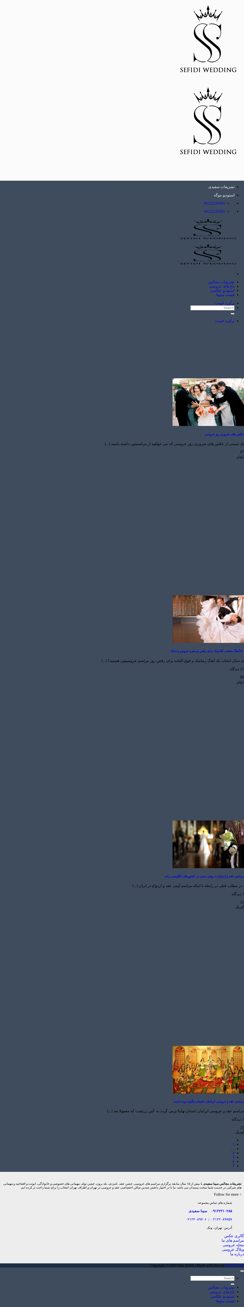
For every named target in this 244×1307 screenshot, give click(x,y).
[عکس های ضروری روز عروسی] (208, 425)
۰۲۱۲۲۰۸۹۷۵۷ (221, 1219)
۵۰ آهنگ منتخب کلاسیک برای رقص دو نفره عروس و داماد (207, 651)
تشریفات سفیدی (221, 187)
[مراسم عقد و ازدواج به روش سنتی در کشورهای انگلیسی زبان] (208, 867)
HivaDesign (235, 1265)
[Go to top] (242, 1271)
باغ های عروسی (221, 286)
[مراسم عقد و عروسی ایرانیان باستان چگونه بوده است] (208, 1092)
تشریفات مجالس (221, 282)
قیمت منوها (225, 295)
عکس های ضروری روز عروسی (224, 434)
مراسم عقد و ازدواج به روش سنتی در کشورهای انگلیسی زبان (204, 876)
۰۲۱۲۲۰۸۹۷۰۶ (196, 1219)
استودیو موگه (224, 195)
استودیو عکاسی (222, 290)
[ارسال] (232, 313)
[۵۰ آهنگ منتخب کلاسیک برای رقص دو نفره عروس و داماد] (208, 642)
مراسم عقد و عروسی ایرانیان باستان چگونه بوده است (208, 1101)
